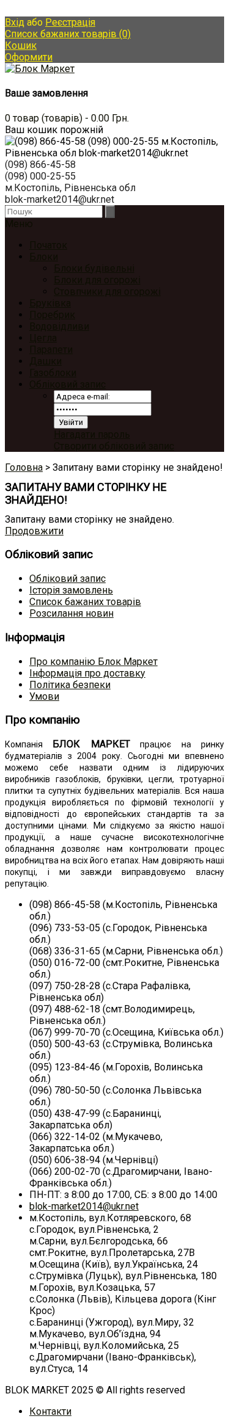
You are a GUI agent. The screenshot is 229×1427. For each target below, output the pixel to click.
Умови (44, 696)
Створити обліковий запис (114, 446)
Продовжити (34, 531)
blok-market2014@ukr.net (84, 1206)
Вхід (14, 22)
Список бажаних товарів (85, 602)
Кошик (21, 45)
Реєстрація (70, 22)
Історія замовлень (71, 590)
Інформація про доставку (87, 673)
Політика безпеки (70, 685)
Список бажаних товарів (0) (68, 34)
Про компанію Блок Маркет (93, 661)
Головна (24, 467)
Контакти (50, 1411)
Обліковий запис (67, 384)
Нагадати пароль (92, 434)
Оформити (29, 57)
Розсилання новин (71, 613)
